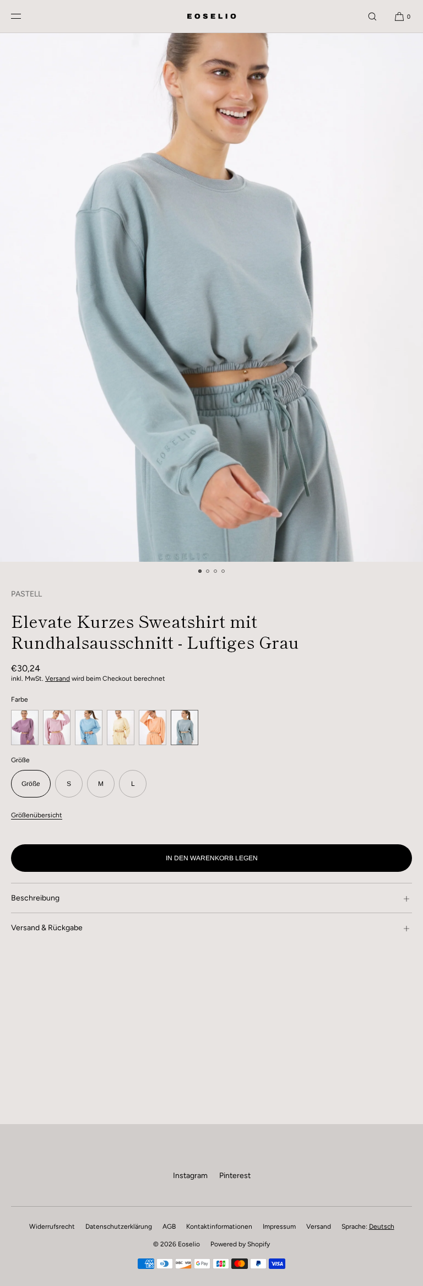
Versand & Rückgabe (47, 927)
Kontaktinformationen (219, 1226)
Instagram (190, 1175)
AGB (169, 1226)
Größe (30, 784)
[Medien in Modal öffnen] (211, 297)
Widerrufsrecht (52, 1226)
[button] (372, 16)
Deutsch (381, 1226)
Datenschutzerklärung (118, 1226)
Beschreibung (35, 898)
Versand (57, 678)
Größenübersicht (36, 815)
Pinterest (235, 1175)
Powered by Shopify (240, 1244)
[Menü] (25, 16)
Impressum (279, 1226)
